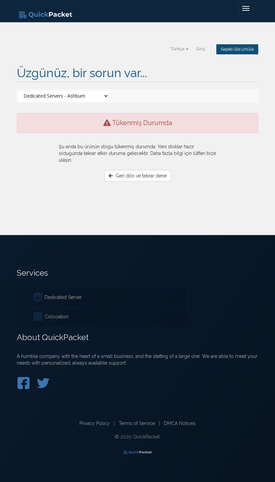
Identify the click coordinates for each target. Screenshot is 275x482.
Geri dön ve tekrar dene (140, 175)
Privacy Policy (94, 423)
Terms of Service (137, 423)
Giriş (200, 48)
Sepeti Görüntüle (237, 49)
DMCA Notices (180, 423)
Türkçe (178, 48)
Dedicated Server (62, 297)
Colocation (55, 316)
